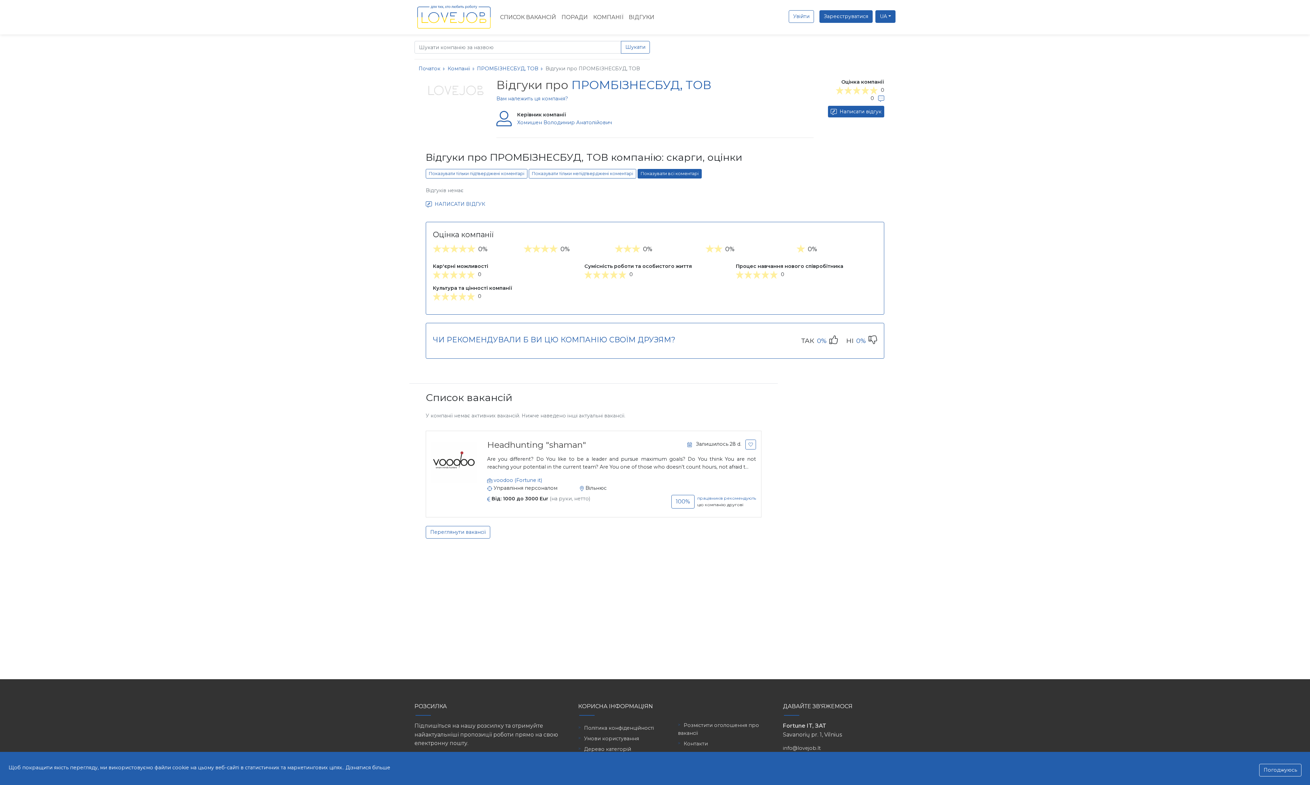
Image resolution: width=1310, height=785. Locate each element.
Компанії (608, 17)
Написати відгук (860, 112)
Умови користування (611, 739)
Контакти (696, 744)
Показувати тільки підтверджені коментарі (476, 173)
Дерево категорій (607, 749)
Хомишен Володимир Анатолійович (564, 122)
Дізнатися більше (368, 768)
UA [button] (883, 16)
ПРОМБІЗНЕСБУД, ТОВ (508, 69)
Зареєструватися (846, 16)
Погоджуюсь (1280, 770)
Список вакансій (528, 17)
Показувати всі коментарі (670, 173)
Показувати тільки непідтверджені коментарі (582, 173)
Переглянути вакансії (458, 532)
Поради (575, 17)
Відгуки (641, 17)
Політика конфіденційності (619, 728)
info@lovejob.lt (802, 748)
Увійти (801, 16)
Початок (429, 69)
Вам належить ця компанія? (532, 99)
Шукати (635, 47)
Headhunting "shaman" (536, 445)
